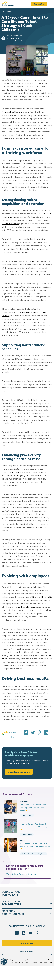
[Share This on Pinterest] (38, 734)
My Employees (9, 11)
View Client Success (21, 874)
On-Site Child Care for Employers (33, 854)
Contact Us (39, 4)
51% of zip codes (26, 261)
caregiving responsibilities (28, 475)
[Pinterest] (37, 932)
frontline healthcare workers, (15, 112)
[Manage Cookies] (4, 961)
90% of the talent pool (19, 472)
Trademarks (47, 962)
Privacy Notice (7, 962)
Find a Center (27, 943)
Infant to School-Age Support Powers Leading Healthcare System (35, 825)
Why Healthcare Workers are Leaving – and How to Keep (33, 807)
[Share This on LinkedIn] (45, 734)
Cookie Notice (19, 962)
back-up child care (26, 607)
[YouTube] (30, 932)
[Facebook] (17, 932)
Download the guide (19, 771)
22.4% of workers (10, 223)
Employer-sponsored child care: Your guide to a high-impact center (35, 844)
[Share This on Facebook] (24, 734)
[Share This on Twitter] (31, 734)
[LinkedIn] (23, 932)
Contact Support (27, 951)
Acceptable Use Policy (33, 962)
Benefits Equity (26, 815)
